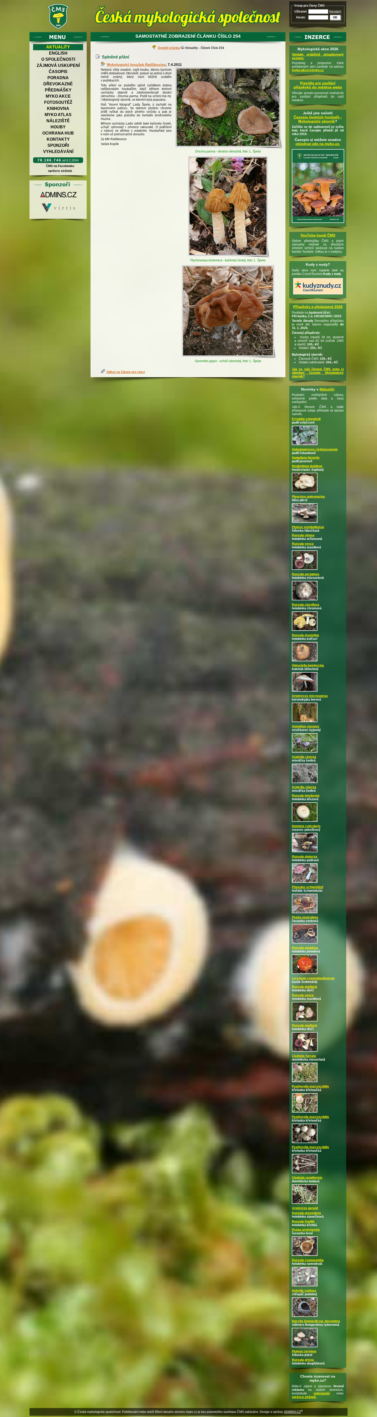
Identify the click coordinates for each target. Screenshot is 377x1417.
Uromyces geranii (305, 1208)
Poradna (58, 78)
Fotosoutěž (58, 102)
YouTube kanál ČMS (317, 235)
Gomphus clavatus (305, 726)
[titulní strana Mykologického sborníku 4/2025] (318, 223)
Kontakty (58, 139)
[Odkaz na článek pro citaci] (103, 372)
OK (335, 17)
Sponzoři (58, 145)
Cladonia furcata (304, 1056)
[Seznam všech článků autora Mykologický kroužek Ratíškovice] (104, 65)
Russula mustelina (305, 635)
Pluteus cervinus (304, 1351)
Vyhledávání (58, 151)
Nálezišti (327, 389)
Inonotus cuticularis (306, 826)
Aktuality (58, 47)
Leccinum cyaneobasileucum (313, 978)
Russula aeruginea (305, 574)
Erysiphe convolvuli (306, 419)
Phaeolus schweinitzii (307, 887)
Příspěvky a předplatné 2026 (318, 307)
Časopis (58, 71)
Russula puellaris (304, 987)
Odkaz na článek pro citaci (125, 372)
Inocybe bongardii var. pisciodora (316, 1321)
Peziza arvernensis (306, 1229)
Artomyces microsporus (310, 696)
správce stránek (60, 171)
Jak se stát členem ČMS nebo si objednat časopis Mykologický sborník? (318, 372)
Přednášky (58, 90)
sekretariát (322, 1393)
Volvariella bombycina (308, 665)
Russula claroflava (305, 605)
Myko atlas (58, 114)
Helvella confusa (304, 1290)
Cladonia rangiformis (307, 1177)
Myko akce (58, 96)
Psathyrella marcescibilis (310, 1086)
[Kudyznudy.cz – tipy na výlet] (318, 294)
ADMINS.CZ (292, 1412)
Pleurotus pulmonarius (308, 496)
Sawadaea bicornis (306, 457)
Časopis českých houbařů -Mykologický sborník (318, 119)
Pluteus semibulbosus (308, 527)
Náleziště (58, 121)
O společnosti (58, 59)
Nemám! (335, 11)
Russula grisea (303, 1360)
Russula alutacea (304, 856)
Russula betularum (306, 795)
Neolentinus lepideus (307, 466)
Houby (58, 127)
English (58, 53)
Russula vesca (303, 544)
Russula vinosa (303, 535)
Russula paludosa (305, 948)
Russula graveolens (306, 1213)
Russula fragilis (303, 1221)
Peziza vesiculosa (305, 917)
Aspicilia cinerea (304, 757)
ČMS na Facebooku (60, 166)
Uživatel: (300, 11)
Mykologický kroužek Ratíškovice (136, 65)
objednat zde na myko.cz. (317, 144)
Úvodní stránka (169, 48)
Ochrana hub (58, 133)
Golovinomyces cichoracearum (315, 449)
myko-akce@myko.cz (308, 70)
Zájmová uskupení (58, 65)
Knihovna (58, 108)
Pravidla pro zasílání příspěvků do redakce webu (318, 85)
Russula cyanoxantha (308, 1260)
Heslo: (301, 17)
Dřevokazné (58, 84)
